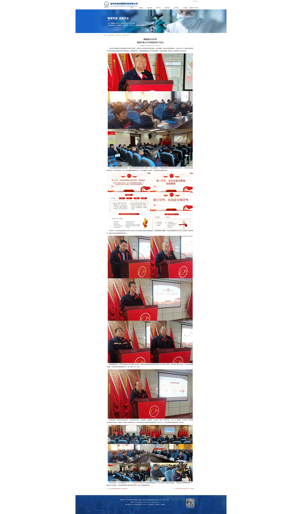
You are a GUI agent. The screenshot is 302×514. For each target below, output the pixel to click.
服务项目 (167, 7)
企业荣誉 (176, 7)
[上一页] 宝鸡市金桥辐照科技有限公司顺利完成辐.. (117, 488)
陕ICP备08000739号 (129, 504)
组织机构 (149, 7)
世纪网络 (163, 504)
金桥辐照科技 (111, 35)
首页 (132, 7)
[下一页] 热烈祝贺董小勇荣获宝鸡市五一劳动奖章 (183, 488)
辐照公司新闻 (126, 35)
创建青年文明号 (193, 7)
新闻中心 (158, 7)
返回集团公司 (195, 1)
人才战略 (184, 7)
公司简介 (140, 7)
